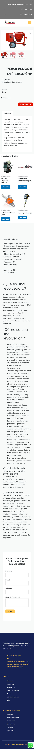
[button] (29, 22)
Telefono (8, 588)
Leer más (5, 187)
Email (7, 580)
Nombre (8, 571)
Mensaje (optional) (12, 597)
